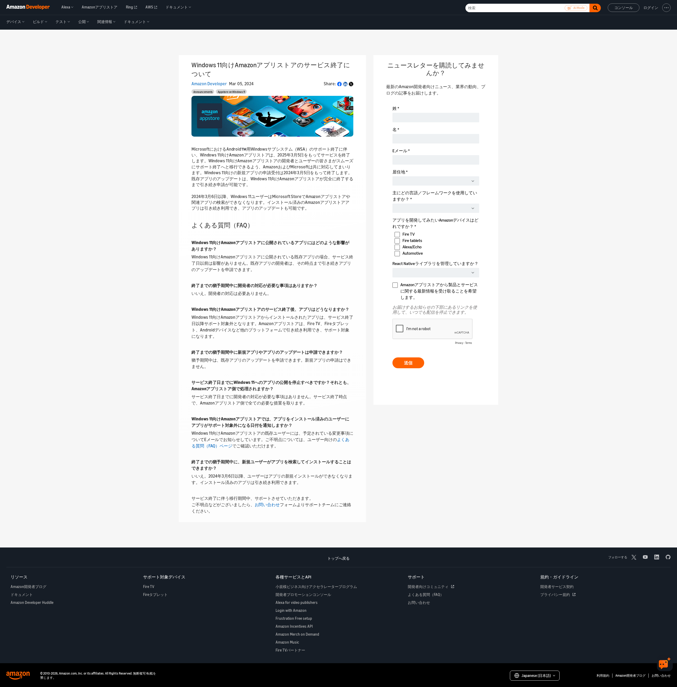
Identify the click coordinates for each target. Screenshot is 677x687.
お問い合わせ (267, 504)
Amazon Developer (209, 83)
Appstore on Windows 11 (231, 91)
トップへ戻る (338, 558)
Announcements (203, 91)
